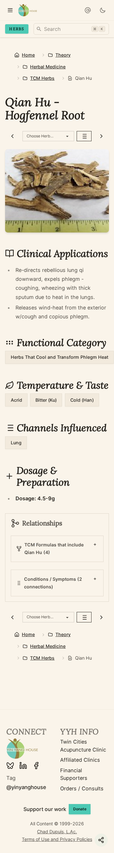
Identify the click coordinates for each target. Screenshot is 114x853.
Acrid (16, 400)
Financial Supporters (73, 774)
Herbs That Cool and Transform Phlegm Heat (59, 357)
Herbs (16, 28)
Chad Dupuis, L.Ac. (57, 831)
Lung (16, 442)
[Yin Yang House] (27, 10)
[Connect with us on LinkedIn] (23, 765)
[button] (87, 10)
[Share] (101, 840)
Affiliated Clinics (80, 760)
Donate (79, 809)
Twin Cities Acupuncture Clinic (83, 745)
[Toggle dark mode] (102, 10)
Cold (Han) (82, 400)
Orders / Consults (82, 788)
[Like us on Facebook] (36, 765)
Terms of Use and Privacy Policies (57, 839)
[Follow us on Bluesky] (10, 765)
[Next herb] (101, 136)
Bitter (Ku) (46, 400)
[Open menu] (10, 10)
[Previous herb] (12, 136)
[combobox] (71, 29)
